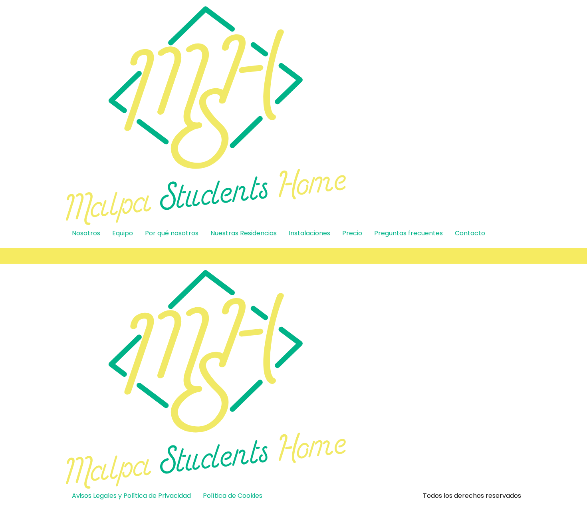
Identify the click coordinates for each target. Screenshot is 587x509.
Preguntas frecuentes (408, 233)
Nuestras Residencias (243, 233)
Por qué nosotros (171, 233)
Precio (352, 233)
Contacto (470, 233)
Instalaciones (309, 233)
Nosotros (86, 233)
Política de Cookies (232, 495)
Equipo (122, 233)
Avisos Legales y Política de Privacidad (131, 495)
